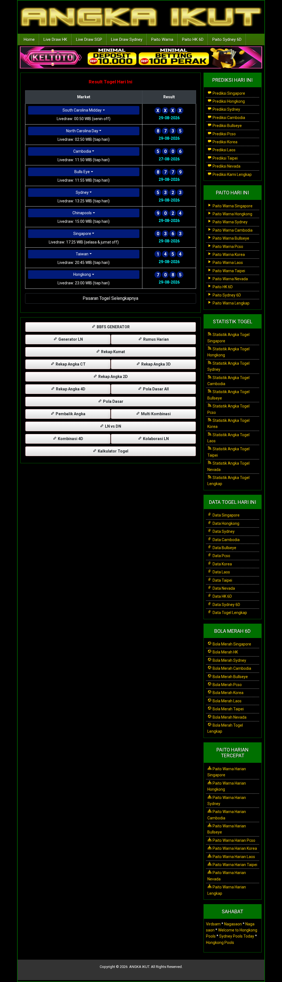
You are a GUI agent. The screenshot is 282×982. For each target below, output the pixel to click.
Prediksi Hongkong (228, 101)
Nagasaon (233, 924)
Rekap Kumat (112, 352)
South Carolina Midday (82, 110)
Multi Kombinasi (155, 414)
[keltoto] (141, 57)
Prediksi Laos (223, 150)
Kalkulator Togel (112, 451)
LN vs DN (112, 426)
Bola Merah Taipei (228, 709)
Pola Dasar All (155, 389)
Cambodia (82, 151)
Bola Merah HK (225, 652)
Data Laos (221, 572)
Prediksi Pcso (224, 134)
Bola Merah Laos (227, 701)
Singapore (82, 233)
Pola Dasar (112, 401)
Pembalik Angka (70, 414)
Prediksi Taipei (225, 158)
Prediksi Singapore (228, 93)
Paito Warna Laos (227, 262)
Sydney (82, 192)
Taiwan (82, 254)
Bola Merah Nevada (229, 717)
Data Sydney (223, 531)
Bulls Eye (82, 172)
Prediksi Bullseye (227, 125)
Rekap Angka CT (70, 364)
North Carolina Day (82, 131)
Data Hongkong (225, 523)
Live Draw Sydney (126, 39)
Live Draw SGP (89, 39)
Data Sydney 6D (226, 604)
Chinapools (82, 213)
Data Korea (222, 564)
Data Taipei (222, 580)
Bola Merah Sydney (229, 660)
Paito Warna (162, 39)
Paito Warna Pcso (227, 246)
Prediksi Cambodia (228, 117)
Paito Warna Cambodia (232, 230)
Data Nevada (223, 588)
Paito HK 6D (193, 39)
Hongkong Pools (220, 942)
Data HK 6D (222, 596)
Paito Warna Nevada (230, 279)
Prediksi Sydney (226, 109)
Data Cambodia (226, 540)
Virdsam (213, 924)
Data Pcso (221, 556)
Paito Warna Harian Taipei (234, 864)
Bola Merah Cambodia (231, 668)
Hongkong (82, 274)
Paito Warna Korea (228, 254)
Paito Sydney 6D (227, 39)
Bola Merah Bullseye (230, 676)
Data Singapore (226, 515)
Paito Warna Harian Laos (233, 856)
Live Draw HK (55, 39)
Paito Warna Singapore (232, 206)
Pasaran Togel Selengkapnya (110, 298)
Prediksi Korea (224, 142)
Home (29, 39)
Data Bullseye (224, 548)
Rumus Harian (155, 339)
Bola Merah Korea (227, 692)
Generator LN (70, 339)
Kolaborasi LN (155, 438)
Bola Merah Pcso (227, 684)
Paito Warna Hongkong (232, 214)
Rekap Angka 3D (155, 364)
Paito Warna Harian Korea (234, 848)
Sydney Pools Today (236, 936)
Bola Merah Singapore (231, 644)
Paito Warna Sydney (230, 222)
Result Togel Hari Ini (110, 81)
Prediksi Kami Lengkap (232, 174)
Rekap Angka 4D (70, 389)
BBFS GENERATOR (113, 327)
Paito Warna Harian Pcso (233, 840)
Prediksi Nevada (226, 166)
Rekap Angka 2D (112, 376)
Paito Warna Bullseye (230, 238)
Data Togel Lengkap (229, 612)
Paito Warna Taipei (228, 271)
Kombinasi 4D (70, 438)
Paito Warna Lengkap (231, 303)
